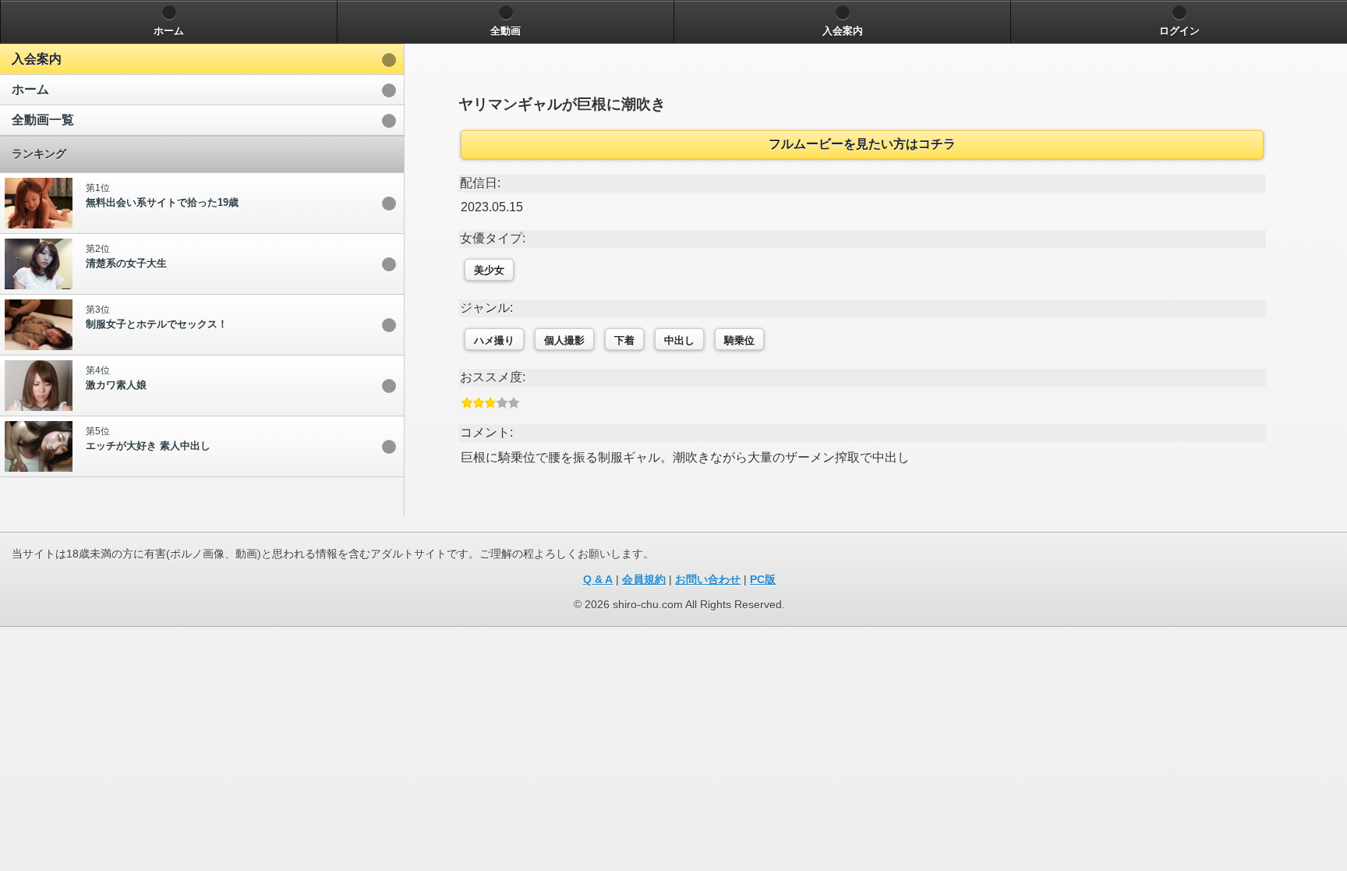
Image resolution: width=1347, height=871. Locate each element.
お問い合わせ (708, 579)
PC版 (763, 579)
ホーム (30, 89)
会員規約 (644, 579)
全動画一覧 (43, 119)
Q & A (598, 579)
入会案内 (37, 59)
